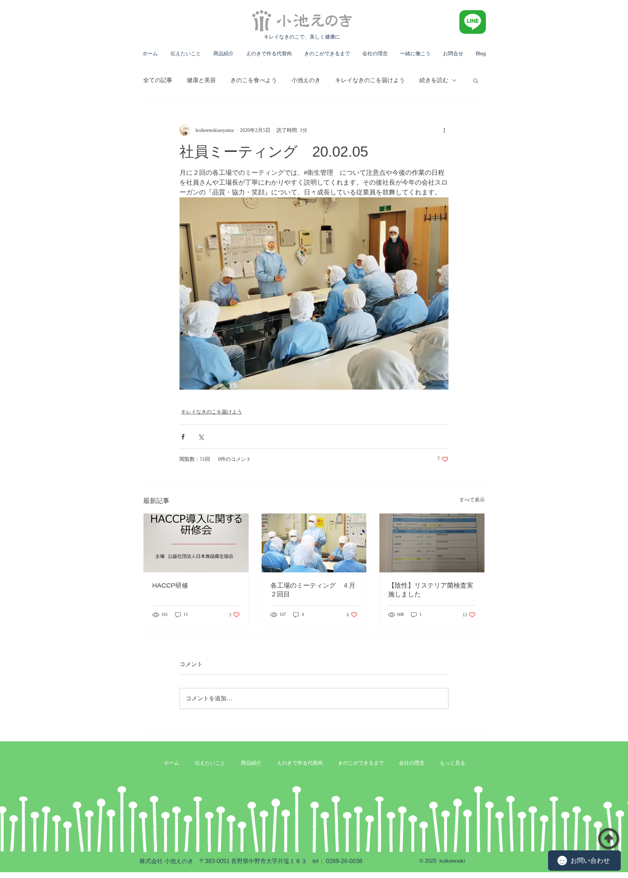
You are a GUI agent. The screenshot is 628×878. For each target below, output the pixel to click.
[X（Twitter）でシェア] (200, 436)
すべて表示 (472, 500)
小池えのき (306, 80)
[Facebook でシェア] (183, 436)
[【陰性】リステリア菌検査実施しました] (431, 542)
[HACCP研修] (196, 542)
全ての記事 (157, 80)
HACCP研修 (170, 585)
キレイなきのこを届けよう (370, 80)
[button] (475, 80)
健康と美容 (201, 80)
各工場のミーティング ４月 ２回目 (314, 590)
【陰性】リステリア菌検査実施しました (430, 590)
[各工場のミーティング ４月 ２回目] (314, 542)
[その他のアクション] (444, 130)
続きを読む (433, 80)
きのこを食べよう (253, 80)
